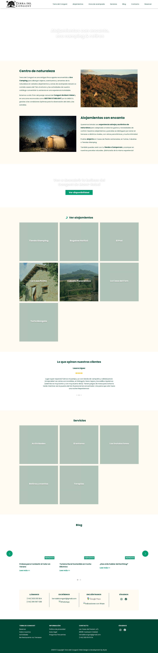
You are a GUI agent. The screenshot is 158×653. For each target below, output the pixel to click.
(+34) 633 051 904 (34, 594)
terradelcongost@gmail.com (64, 594)
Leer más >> (24, 565)
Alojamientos (78, 4)
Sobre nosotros (25, 627)
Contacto (135, 4)
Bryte (105, 645)
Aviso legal (53, 627)
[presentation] (9, 549)
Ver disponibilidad (79, 192)
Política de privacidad (57, 624)
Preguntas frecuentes (57, 630)
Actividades (23, 630)
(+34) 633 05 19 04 (86, 633)
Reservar (148, 4)
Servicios (113, 4)
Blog (124, 4)
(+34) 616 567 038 (34, 597)
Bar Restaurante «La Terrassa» (30, 633)
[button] (77, 575)
